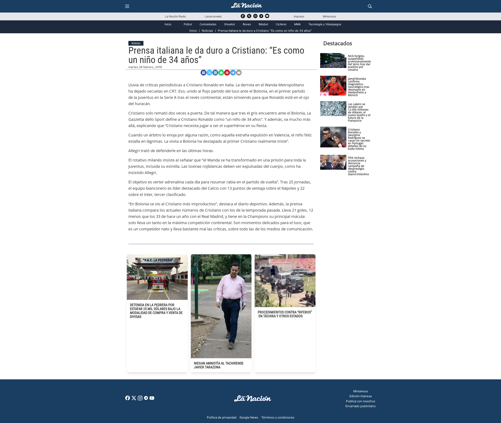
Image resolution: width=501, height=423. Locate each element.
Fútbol (188, 24)
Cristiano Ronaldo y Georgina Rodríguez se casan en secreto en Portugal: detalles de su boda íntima (359, 139)
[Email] (239, 73)
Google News (249, 417)
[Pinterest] (227, 73)
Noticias (207, 30)
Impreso (299, 16)
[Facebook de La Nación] (127, 399)
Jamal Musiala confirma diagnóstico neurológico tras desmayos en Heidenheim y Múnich (358, 87)
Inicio (168, 24)
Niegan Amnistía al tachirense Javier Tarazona (218, 365)
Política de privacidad (221, 417)
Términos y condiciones (277, 417)
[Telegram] (233, 73)
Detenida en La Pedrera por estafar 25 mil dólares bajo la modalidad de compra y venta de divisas (156, 311)
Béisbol (263, 24)
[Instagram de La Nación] (255, 17)
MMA (297, 24)
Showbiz (229, 24)
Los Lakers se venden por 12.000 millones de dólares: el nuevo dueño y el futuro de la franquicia (359, 112)
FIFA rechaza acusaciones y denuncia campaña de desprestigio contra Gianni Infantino (358, 166)
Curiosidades (208, 24)
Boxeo (247, 24)
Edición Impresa (361, 396)
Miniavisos (329, 16)
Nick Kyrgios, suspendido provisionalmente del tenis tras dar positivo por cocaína (359, 62)
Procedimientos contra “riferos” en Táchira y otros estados (285, 314)
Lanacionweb (213, 16)
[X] (209, 73)
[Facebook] (203, 73)
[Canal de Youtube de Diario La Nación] (267, 17)
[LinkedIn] (215, 73)
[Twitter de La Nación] (249, 17)
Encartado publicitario (360, 406)
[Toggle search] (370, 6)
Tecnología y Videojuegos (324, 24)
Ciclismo (281, 24)
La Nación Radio (175, 16)
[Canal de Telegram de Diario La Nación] (261, 17)
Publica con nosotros (360, 401)
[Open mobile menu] (127, 6)
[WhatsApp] (221, 73)
